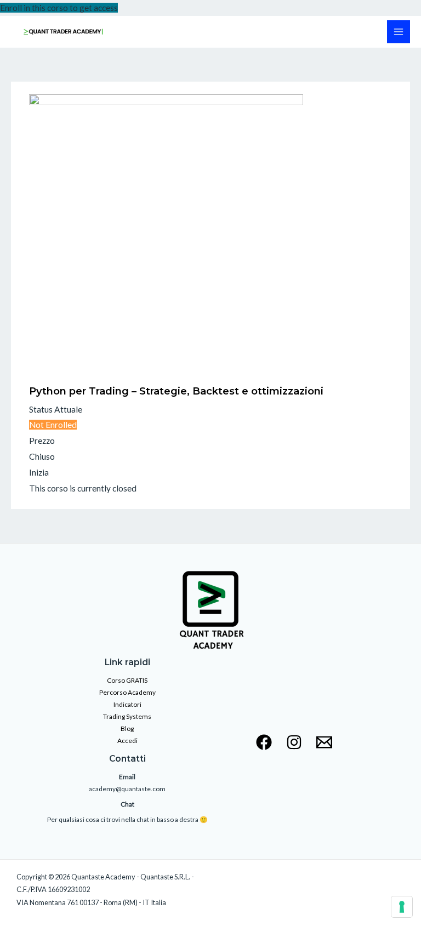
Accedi (127, 740)
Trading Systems (127, 716)
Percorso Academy (127, 692)
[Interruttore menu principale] (398, 31)
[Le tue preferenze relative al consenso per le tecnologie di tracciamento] (401, 906)
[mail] (324, 742)
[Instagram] (294, 742)
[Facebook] (264, 742)
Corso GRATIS (127, 680)
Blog (127, 728)
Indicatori (127, 704)
